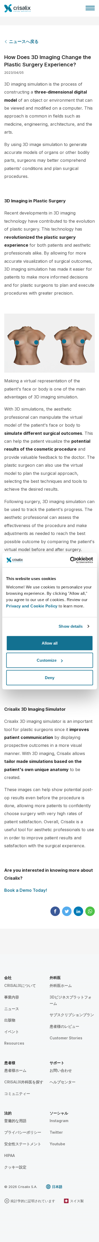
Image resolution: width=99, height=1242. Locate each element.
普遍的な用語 (15, 1120)
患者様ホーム (15, 1070)
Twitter (56, 1132)
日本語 (57, 1187)
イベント (11, 1031)
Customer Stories (66, 1038)
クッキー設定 (15, 1167)
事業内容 (11, 997)
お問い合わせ (61, 1070)
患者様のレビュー (64, 1026)
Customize (46, 660)
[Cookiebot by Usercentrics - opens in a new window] (70, 560)
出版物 (9, 1020)
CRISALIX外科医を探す (23, 1082)
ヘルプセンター (63, 1082)
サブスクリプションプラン (72, 1014)
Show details (71, 626)
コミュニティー (17, 1093)
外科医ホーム (61, 985)
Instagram (59, 1120)
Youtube (57, 1144)
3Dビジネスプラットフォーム (71, 1000)
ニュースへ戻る (24, 41)
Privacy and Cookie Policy (32, 605)
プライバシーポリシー (22, 1132)
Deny (49, 677)
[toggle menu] (90, 8)
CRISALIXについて (20, 985)
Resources (14, 1043)
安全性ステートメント (22, 1144)
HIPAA (9, 1155)
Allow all (50, 643)
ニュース (11, 1008)
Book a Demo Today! (25, 890)
